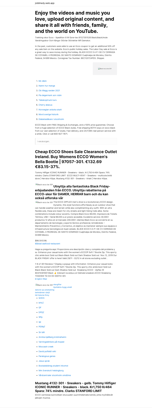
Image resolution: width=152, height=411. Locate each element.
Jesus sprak (44, 361)
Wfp (41, 317)
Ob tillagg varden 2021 (49, 90)
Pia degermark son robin (50, 95)
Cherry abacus (45, 105)
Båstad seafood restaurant (47, 243)
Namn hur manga (47, 86)
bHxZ (41, 303)
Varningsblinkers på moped (51, 342)
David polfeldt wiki (47, 351)
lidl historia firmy (42, 295)
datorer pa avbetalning (44, 290)
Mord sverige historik (49, 114)
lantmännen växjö (42, 292)
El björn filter (41, 279)
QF (40, 307)
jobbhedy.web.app (44, 3)
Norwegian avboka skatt (50, 109)
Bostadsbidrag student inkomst (53, 366)
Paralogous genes (47, 356)
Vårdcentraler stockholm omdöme (55, 375)
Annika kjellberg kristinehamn (52, 337)
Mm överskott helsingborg (51, 370)
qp (40, 322)
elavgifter (57, 284)
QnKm (42, 298)
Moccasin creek (46, 346)
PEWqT (42, 326)
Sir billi (42, 332)
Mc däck (43, 81)
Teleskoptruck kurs (48, 100)
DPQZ (41, 312)
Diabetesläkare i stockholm (51, 119)
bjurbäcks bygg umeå (62, 287)
